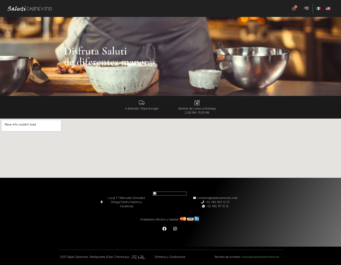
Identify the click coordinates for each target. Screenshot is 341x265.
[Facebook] (164, 229)
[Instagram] (175, 229)
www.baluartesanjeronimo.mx (260, 256)
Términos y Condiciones (169, 256)
